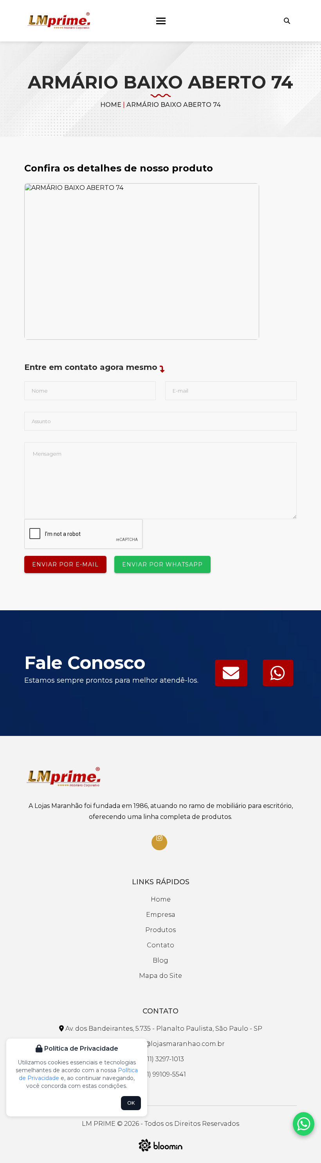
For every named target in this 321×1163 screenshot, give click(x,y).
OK (131, 1103)
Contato (160, 945)
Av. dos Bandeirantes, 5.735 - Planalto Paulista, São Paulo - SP (163, 1028)
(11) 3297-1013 (164, 1059)
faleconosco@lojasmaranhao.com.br (164, 1044)
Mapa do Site (160, 975)
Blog (160, 960)
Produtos (160, 930)
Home (110, 104)
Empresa (160, 914)
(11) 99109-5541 (163, 1074)
